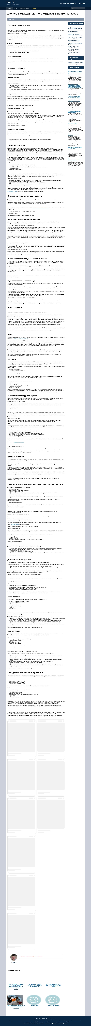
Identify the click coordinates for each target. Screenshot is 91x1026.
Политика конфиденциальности (53, 1023)
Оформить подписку (24, 8)
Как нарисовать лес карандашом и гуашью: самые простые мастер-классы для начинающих (74, 85)
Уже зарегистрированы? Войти (68, 3)
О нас (15, 8)
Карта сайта (65, 1023)
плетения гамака (15, 524)
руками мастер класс (19, 442)
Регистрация (82, 3)
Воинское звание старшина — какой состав (75, 148)
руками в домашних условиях (21, 338)
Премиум (34, 8)
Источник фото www (12, 191)
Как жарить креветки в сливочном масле (74, 159)
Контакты (25, 1023)
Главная (9, 8)
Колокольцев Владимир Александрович (74, 112)
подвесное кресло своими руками (41, 207)
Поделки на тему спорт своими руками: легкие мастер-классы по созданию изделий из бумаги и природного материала (75, 99)
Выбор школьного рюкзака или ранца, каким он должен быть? (75, 72)
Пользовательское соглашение (36, 1023)
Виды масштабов (72, 123)
